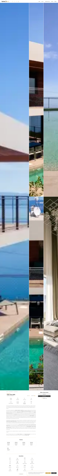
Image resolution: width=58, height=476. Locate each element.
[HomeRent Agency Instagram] (14, 1)
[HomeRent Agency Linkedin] (16, 1)
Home (7, 391)
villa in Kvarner (17, 420)
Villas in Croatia (11, 391)
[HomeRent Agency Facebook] (12, 1)
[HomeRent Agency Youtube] (18, 1)
